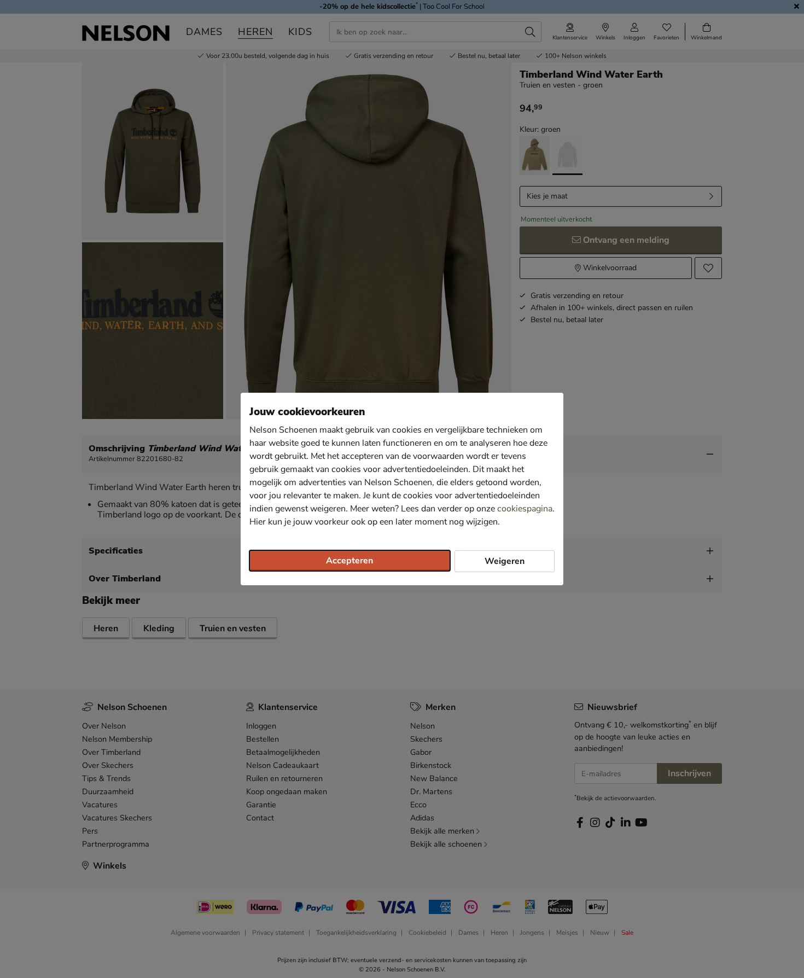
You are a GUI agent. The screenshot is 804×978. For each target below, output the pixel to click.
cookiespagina (524, 509)
